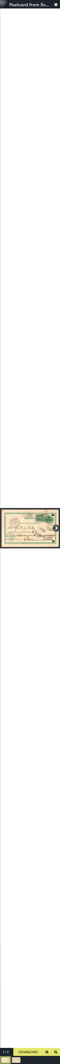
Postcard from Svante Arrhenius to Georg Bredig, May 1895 (30, 4)
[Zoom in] (47, 1052)
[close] (56, 4)
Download (28, 1052)
